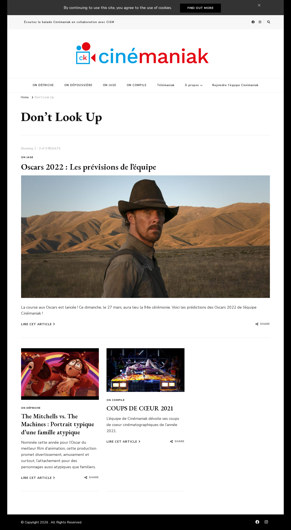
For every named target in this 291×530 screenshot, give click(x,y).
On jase (27, 157)
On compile (116, 400)
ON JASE (109, 85)
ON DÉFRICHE (43, 85)
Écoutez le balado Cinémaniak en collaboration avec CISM (69, 22)
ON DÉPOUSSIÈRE (78, 85)
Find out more (200, 8)
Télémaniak (165, 85)
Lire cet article (36, 324)
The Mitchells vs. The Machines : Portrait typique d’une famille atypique (57, 424)
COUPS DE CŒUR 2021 (140, 408)
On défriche (30, 408)
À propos (192, 85)
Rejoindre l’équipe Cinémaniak (235, 85)
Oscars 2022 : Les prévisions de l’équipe (88, 166)
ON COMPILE (137, 85)
